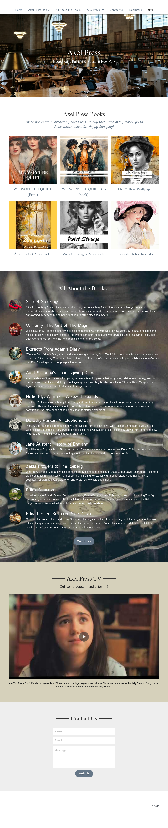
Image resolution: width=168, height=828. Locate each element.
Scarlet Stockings (42, 383)
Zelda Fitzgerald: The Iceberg (54, 547)
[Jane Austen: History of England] (15, 529)
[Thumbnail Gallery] (33, 241)
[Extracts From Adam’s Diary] (15, 434)
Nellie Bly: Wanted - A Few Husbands (62, 478)
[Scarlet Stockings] (15, 386)
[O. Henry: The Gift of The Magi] (15, 410)
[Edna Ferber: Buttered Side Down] (15, 598)
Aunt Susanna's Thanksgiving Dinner (61, 454)
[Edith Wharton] (15, 575)
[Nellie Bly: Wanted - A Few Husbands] (15, 481)
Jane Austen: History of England (57, 525)
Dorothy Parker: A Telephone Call (58, 501)
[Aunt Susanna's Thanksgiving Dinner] (15, 457)
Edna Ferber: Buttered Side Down (58, 595)
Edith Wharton (40, 571)
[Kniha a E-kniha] (135, 306)
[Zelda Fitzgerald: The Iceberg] (15, 551)
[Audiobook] (135, 241)
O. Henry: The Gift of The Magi (56, 406)
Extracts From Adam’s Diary (53, 430)
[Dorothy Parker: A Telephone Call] (15, 505)
